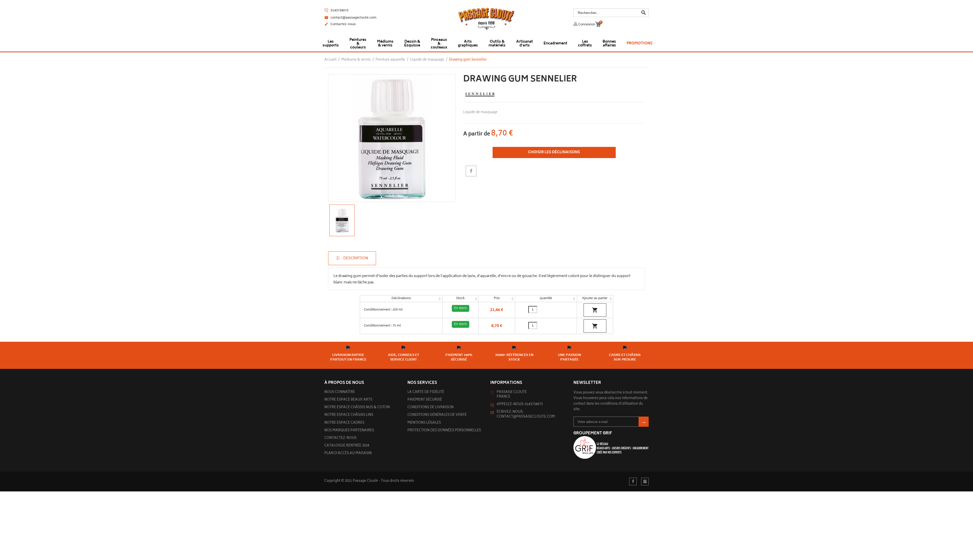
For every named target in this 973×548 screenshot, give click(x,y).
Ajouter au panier (595, 298)
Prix (497, 298)
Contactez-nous (340, 24)
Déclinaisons (401, 298)
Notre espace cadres (344, 423)
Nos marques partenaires (349, 431)
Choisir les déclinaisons (554, 152)
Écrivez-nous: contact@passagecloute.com (526, 414)
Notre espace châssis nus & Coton (357, 407)
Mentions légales (424, 423)
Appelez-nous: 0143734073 (520, 404)
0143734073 (339, 10)
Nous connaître (339, 392)
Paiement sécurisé (424, 400)
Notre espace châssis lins (348, 415)
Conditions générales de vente (437, 415)
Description (355, 258)
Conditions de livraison (430, 407)
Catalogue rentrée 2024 (346, 446)
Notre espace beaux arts (348, 400)
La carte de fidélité (425, 392)
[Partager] (471, 171)
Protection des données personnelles (444, 431)
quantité (546, 298)
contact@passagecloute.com (350, 18)
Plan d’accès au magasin (348, 453)
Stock (460, 298)
